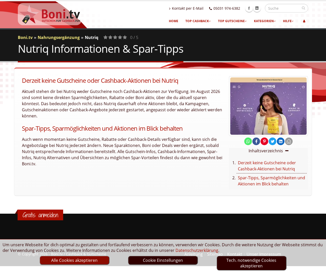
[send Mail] (289, 141)
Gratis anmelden (40, 215)
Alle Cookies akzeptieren (74, 260)
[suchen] (303, 8)
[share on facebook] (256, 141)
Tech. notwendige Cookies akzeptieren (251, 263)
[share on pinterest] (264, 141)
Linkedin (257, 8)
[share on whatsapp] (248, 141)
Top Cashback (197, 21)
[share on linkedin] (281, 141)
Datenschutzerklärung (196, 250)
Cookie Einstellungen (163, 260)
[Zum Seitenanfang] (317, 267)
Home (173, 21)
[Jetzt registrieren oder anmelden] (304, 21)
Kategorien (264, 21)
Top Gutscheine (231, 21)
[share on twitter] (272, 141)
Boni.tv (25, 37)
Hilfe (287, 21)
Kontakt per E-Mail (187, 8)
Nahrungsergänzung (59, 37)
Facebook (249, 8)
